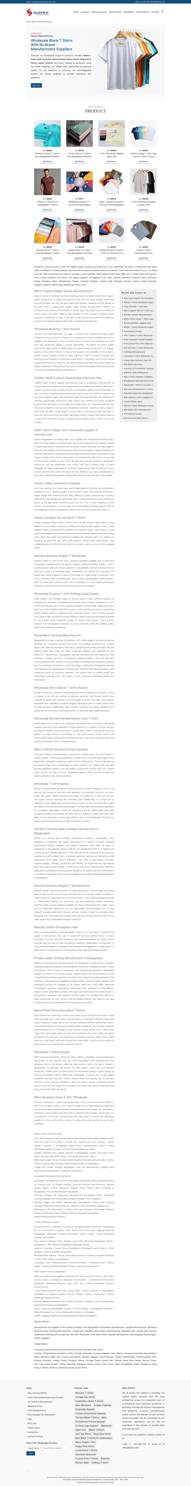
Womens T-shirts (84, 1393)
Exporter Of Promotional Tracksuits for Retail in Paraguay (149, 368)
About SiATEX (142, 12)
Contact (155, 12)
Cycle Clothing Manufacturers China (78, 1149)
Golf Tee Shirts (83, 1434)
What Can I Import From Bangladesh (140, 298)
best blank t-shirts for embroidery (93, 1438)
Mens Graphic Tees (85, 1442)
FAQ (30, 1419)
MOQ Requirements (37, 1410)
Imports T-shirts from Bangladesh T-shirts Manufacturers (47, 205)
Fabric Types (34, 1428)
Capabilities (128, 12)
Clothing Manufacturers (134, 352)
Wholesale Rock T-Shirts (101, 1262)
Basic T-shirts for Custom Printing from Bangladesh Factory (111, 205)
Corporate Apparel (85, 1409)
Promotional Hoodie (133, 414)
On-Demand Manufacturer (40, 1402)
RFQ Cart (32, 1423)
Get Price (36, 85)
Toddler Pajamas (102, 1405)
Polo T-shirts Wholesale (92, 1283)
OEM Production (99, 12)
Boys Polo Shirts (102, 1434)
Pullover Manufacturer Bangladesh (62, 1191)
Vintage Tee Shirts (85, 1397)
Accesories (33, 1432)
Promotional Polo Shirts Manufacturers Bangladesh (146, 344)
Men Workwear (83, 1405)
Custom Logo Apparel (86, 1425)
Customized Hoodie (133, 331)
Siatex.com (134, 1393)
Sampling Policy (35, 1406)
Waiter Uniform (96, 1430)
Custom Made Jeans (133, 401)
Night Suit (80, 1430)
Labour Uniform (45, 63)
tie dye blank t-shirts (87, 1417)
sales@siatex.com (158, 2)
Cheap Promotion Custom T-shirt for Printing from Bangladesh (111, 253)
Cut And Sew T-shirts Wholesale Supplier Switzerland (148, 348)
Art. (47, 150)
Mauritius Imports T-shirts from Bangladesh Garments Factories (47, 156)
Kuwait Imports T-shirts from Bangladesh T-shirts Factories (47, 253)
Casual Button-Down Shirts (65, 59)
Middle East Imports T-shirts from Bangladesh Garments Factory (79, 205)
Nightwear (106, 1425)
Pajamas (105, 1458)
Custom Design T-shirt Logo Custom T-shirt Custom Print (143, 156)
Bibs (104, 1417)
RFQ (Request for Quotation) (41, 1415)
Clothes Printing (35, 1436)
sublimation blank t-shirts (89, 1401)
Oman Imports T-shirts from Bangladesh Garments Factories (79, 156)
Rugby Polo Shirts (84, 1446)
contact (158, 1434)
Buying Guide (115, 12)
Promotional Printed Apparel (90, 1421)
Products (85, 12)
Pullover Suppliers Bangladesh (58, 1252)
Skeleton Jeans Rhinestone (136, 372)
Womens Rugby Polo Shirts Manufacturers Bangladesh (62, 1202)
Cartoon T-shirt (100, 1462)
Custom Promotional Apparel (90, 1413)
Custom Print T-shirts (86, 1458)
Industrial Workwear (85, 1454)
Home (76, 12)
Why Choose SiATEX (37, 1393)
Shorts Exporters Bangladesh (48, 1308)
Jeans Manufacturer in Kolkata (79, 1255)
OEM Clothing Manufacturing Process (45, 1397)
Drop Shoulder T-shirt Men (136, 306)
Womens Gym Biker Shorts (136, 418)
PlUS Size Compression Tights (81, 1156)
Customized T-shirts (86, 1450)
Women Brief (82, 1462)
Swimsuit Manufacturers (94, 1160)
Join (31, 1453)
